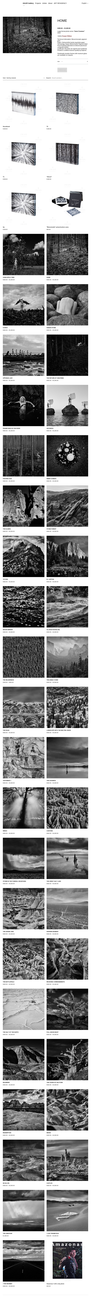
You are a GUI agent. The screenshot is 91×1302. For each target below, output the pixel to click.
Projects (38, 3)
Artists (44, 3)
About (50, 3)
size (58, 61)
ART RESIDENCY (60, 3)
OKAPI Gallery (28, 3)
